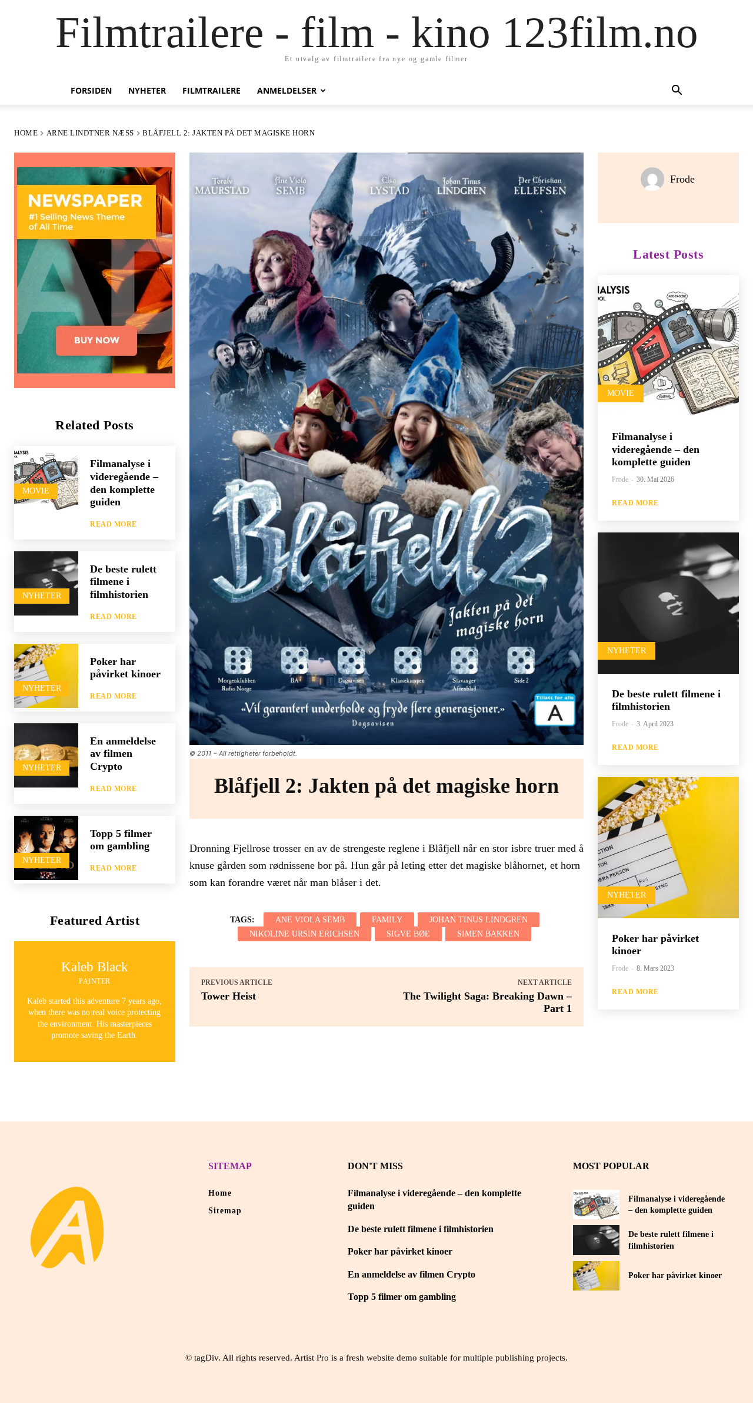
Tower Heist (228, 996)
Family (387, 919)
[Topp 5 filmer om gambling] (46, 848)
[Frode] (655, 179)
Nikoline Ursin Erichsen (304, 933)
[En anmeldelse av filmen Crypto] (46, 755)
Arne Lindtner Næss (90, 132)
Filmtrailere (211, 90)
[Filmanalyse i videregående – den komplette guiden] (46, 478)
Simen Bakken (488, 933)
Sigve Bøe (408, 933)
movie (35, 491)
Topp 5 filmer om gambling (121, 840)
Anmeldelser (286, 90)
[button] (676, 91)
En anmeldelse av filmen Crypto (123, 753)
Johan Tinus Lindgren (478, 919)
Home (26, 132)
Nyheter (147, 90)
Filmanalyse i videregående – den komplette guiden (655, 449)
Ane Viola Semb (310, 919)
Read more (113, 524)
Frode (682, 179)
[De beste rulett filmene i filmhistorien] (46, 583)
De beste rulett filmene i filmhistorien (123, 581)
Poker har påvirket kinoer (125, 668)
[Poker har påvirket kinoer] (46, 676)
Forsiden (91, 90)
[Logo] (67, 1227)
